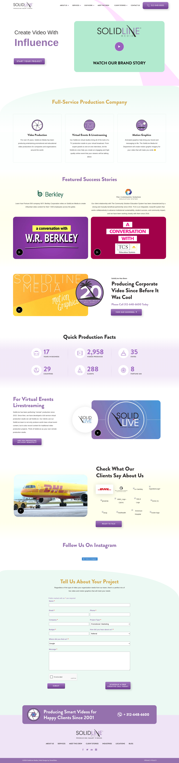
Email (52, 610)
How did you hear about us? (102, 629)
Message (53, 649)
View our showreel (125, 312)
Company (53, 620)
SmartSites (53, 760)
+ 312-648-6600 (136, 714)
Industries (107, 743)
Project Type (95, 620)
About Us (63, 5)
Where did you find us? (59, 639)
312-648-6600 (132, 304)
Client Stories (120, 5)
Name (52, 601)
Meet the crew (103, 5)
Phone (93, 610)
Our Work (88, 5)
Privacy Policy (150, 760)
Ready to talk (108, 524)
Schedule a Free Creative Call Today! (118, 685)
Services (75, 5)
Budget (52, 629)
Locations (120, 743)
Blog (131, 743)
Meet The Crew (75, 743)
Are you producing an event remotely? (27, 442)
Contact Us (135, 5)
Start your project (29, 61)
